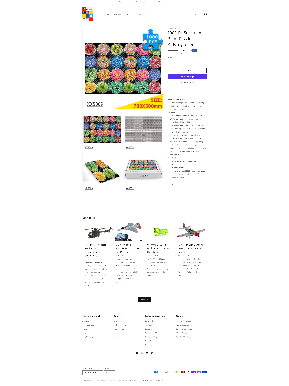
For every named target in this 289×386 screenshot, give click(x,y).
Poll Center (149, 345)
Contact (85, 329)
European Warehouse (184, 329)
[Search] (195, 14)
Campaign (148, 329)
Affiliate (116, 337)
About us (85, 321)
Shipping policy (134, 380)
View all (144, 299)
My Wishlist (149, 325)
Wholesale (117, 333)
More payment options (187, 82)
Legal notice (159, 380)
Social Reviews (150, 321)
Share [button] (172, 184)
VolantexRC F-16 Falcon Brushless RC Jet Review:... (128, 248)
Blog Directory (87, 337)
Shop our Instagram (152, 337)
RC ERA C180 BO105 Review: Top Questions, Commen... (96, 250)
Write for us (118, 321)
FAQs (115, 341)
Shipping (170, 54)
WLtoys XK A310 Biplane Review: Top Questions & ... (159, 248)
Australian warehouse (184, 325)
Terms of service (122, 380)
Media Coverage (88, 325)
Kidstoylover (90, 381)
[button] (108, 14)
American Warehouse (184, 321)
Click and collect (120, 325)
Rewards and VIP (151, 333)
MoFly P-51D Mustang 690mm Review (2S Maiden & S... (190, 248)
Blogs (84, 333)
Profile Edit (149, 341)
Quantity (170, 58)
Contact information (147, 380)
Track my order (119, 329)
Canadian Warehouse (184, 337)
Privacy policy (111, 380)
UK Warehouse (181, 333)
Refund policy (101, 380)
